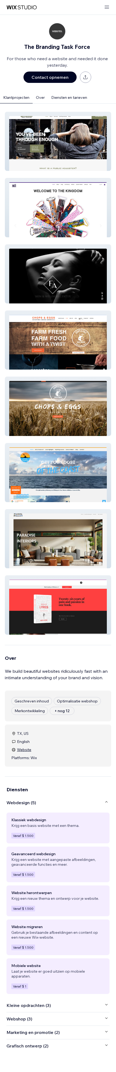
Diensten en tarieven (69, 97)
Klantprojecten (16, 97)
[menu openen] (107, 7)
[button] (58, 141)
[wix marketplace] (21, 7)
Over (40, 97)
